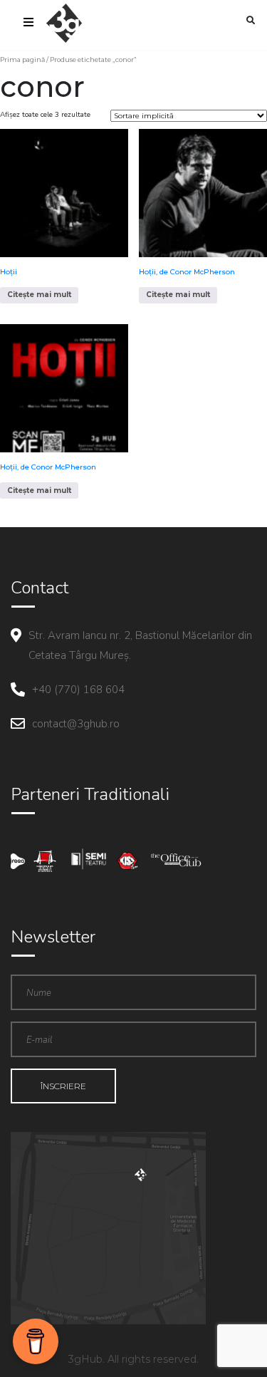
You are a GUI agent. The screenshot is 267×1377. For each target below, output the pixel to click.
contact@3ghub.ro (76, 724)
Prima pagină (22, 59)
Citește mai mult (39, 294)
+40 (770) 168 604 (78, 689)
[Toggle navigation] (28, 23)
